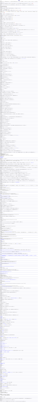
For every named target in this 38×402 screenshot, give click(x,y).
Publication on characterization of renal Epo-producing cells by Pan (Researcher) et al (7, 266)
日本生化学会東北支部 (2, 239)
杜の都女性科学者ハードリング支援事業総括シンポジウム (8, 372)
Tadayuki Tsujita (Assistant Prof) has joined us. (4, 273)
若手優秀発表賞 (1, 157)
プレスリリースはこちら (24, 58)
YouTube (17, 243)
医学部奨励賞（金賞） (4, 376)
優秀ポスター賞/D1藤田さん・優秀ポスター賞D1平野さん (12, 337)
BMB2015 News (32, 162)
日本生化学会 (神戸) (2, 347)
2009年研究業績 (1, 336)
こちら (16, 15)
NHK (0, 194)
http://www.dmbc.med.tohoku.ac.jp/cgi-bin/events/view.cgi (7, 286)
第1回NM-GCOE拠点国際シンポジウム (3, 343)
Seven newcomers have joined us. (7, 281)
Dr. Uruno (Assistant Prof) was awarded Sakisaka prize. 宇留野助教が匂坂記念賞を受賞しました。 (8, 279)
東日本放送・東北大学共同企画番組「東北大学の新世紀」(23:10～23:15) (6, 350)
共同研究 (4, 323)
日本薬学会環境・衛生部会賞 (4, 386)
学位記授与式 (1, 316)
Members (1, 241)
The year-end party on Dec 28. (2, 257)
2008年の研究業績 (1, 379)
